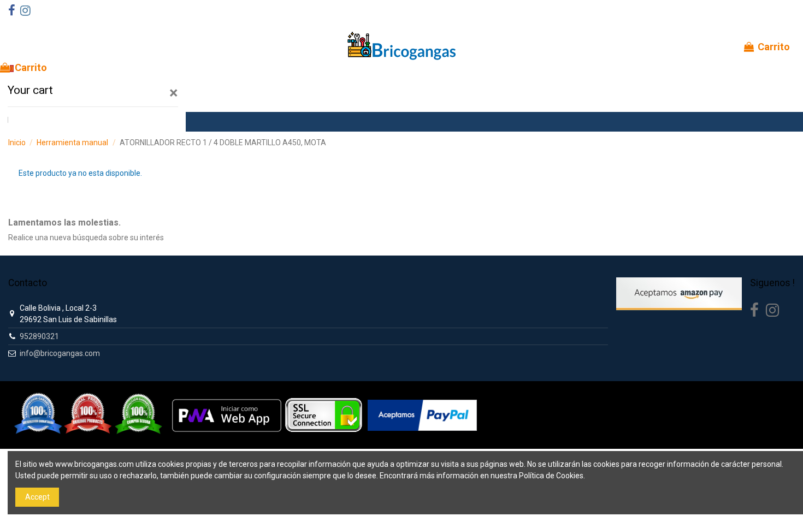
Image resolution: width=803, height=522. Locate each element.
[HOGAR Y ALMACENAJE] (128, 122)
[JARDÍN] (106, 122)
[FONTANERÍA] (63, 122)
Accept (37, 497)
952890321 (39, 336)
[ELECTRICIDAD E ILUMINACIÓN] (41, 122)
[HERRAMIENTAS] (19, 122)
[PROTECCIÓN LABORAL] (150, 122)
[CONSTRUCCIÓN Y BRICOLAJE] (85, 122)
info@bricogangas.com (60, 353)
